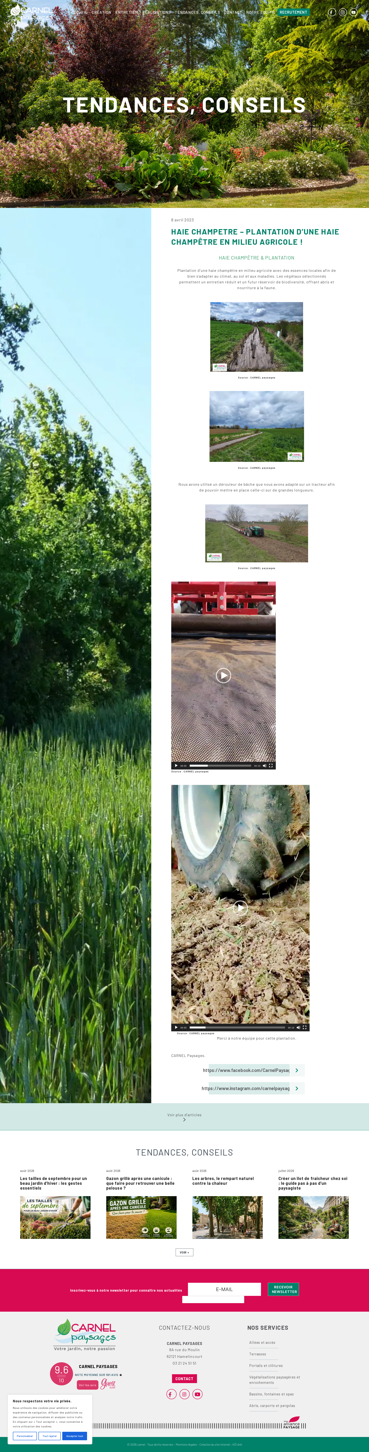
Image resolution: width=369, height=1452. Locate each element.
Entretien (126, 12)
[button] (223, 675)
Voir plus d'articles (184, 1114)
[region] (50, 1419)
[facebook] (332, 12)
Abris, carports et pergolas (272, 1405)
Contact (233, 12)
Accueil (79, 12)
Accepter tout (74, 1436)
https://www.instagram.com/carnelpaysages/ (253, 1088)
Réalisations (156, 12)
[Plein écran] (271, 766)
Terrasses (257, 1354)
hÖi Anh (237, 1444)
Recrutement (293, 12)
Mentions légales (186, 1444)
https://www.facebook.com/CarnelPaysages (252, 1070)
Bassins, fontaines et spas (271, 1394)
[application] (223, 676)
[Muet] (265, 766)
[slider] (220, 766)
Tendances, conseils (197, 12)
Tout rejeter (49, 1436)
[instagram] (343, 12)
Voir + (184, 1252)
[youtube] (353, 12)
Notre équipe (260, 12)
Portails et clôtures (266, 1365)
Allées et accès (262, 1342)
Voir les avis (87, 1385)
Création (101, 12)
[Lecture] (176, 766)
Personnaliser (25, 1436)
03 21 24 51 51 (184, 1363)
